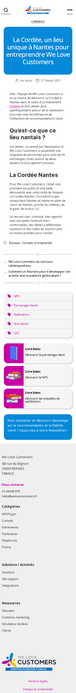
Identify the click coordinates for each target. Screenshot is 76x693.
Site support (10, 579)
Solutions (8, 572)
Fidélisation (21, 315)
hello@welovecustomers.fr (19, 496)
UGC (17, 333)
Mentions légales (38, 681)
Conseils (37, 21)
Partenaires (10, 534)
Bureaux (14, 243)
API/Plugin (9, 514)
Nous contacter (13, 485)
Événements (10, 527)
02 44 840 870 (11, 491)
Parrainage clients (26, 305)
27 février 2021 (51, 80)
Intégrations (10, 586)
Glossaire (8, 611)
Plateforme (9, 540)
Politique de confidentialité (38, 689)
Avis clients (21, 324)
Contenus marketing (16, 617)
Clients (6, 631)
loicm (28, 80)
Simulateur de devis (15, 624)
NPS (17, 296)
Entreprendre (43, 243)
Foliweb (15, 106)
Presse (6, 547)
